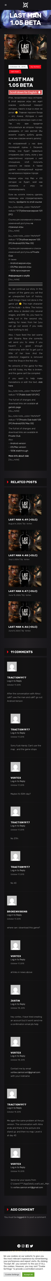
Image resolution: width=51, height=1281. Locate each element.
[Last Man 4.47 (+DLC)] (24, 576)
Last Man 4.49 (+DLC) (23, 519)
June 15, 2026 (14, 595)
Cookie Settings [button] (12, 1274)
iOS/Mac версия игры (20, 267)
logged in (21, 1217)
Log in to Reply (14, 681)
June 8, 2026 (14, 631)
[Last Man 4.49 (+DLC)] (24, 504)
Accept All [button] (28, 1274)
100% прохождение (20, 270)
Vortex (37, 67)
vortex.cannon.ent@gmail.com (25, 1072)
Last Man (15, 72)
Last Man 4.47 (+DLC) (22, 591)
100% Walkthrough (19, 451)
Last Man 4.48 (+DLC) (23, 555)
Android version (18, 443)
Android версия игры (20, 263)
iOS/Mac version (18, 447)
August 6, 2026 (14, 524)
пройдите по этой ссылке (29, 202)
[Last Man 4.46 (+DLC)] (24, 612)
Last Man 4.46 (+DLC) (22, 626)
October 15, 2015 (18, 67)
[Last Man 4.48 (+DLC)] (24, 540)
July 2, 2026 (13, 559)
